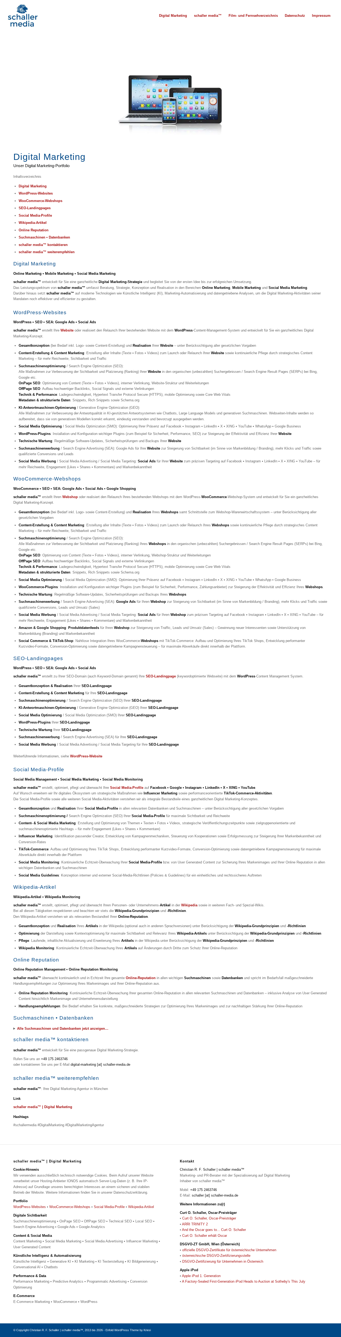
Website (67, 330)
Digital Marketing (33, 186)
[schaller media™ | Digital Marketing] (22, 15)
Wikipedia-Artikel (33, 223)
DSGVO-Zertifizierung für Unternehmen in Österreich (222, 1261)
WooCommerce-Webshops (40, 201)
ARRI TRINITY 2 (195, 1224)
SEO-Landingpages (35, 208)
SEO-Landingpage (161, 676)
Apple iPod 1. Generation (201, 1276)
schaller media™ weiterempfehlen (47, 252)
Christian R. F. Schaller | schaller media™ (56, 1330)
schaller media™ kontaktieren (43, 245)
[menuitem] (173, 15)
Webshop (70, 497)
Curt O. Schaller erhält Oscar (204, 1236)
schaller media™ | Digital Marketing (42, 1107)
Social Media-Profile (35, 215)
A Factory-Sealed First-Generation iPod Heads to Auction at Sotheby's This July (243, 1281)
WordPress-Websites (36, 193)
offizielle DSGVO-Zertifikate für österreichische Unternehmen (229, 1250)
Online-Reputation (141, 978)
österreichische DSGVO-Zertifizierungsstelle (216, 1256)
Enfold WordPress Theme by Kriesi (128, 1330)
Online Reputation (33, 230)
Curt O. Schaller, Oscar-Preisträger (209, 1218)
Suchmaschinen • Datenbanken (44, 237)
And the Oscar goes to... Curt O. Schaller (214, 1230)
